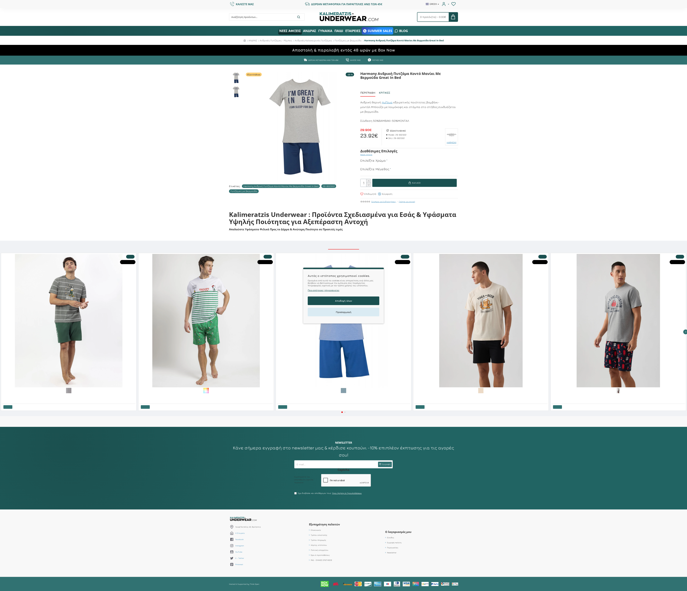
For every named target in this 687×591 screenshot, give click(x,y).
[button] (342, 412)
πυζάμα (387, 102)
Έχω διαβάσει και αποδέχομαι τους (330, 511)
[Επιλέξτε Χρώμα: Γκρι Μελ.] (618, 390)
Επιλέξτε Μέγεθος (374, 169)
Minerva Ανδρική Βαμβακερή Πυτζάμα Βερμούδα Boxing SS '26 (580, 396)
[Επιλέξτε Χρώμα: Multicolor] (206, 390)
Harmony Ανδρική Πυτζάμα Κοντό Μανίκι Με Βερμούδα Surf (304, 396)
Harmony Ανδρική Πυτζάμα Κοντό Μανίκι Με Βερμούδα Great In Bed (280, 186)
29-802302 (329, 186)
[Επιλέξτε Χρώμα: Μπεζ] (481, 390)
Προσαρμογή (343, 311)
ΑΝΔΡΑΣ (253, 40)
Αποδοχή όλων (343, 300)
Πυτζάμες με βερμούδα (348, 40)
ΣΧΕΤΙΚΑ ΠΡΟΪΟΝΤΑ (343, 245)
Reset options (366, 154)
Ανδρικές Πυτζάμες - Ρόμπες (276, 40)
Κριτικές (384, 92)
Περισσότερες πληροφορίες (323, 290)
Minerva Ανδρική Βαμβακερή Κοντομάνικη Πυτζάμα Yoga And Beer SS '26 (447, 396)
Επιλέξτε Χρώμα (373, 160)
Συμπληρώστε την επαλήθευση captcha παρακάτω (303, 497)
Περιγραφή (367, 92)
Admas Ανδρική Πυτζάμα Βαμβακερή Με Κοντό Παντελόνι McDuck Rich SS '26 (36, 396)
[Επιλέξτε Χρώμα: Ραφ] (343, 390)
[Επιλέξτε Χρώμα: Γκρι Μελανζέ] (68, 390)
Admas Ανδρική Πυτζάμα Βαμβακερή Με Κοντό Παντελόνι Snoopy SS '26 (172, 396)
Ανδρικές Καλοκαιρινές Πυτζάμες (313, 40)
